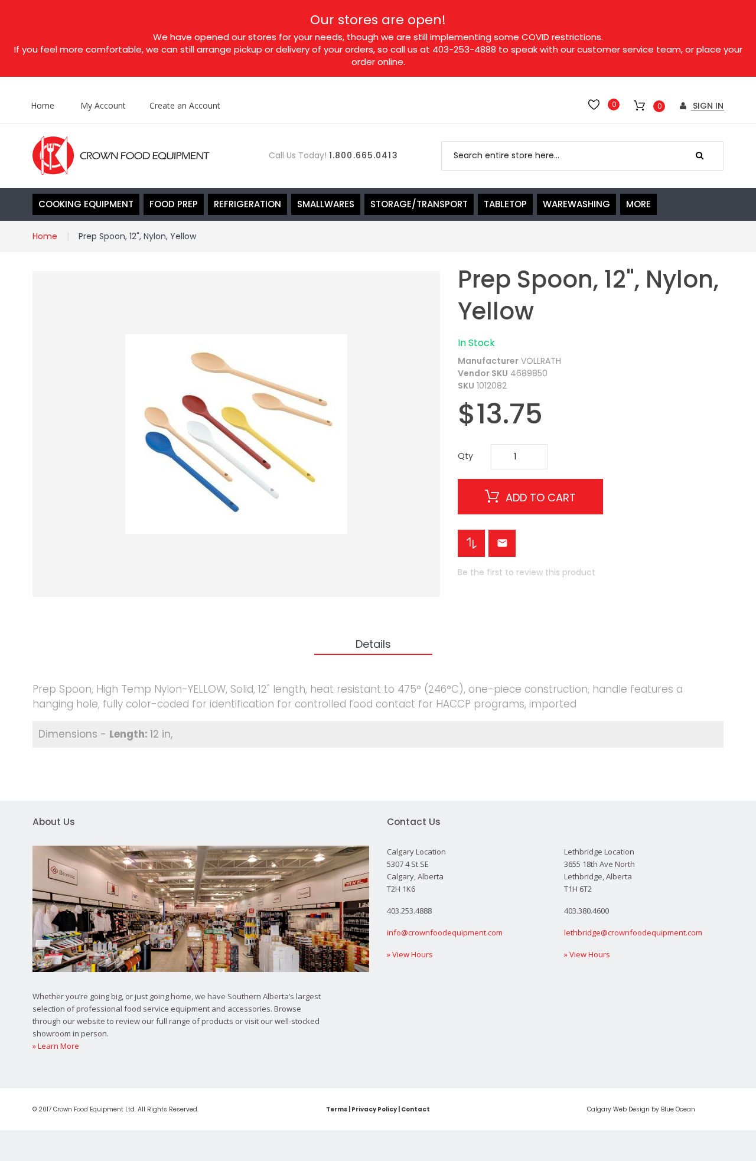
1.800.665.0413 (363, 155)
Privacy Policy (374, 1109)
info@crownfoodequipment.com (445, 932)
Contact (415, 1109)
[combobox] (582, 156)
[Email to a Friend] (502, 543)
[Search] (699, 156)
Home (42, 106)
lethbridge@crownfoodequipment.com (633, 932)
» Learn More (55, 1046)
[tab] (373, 645)
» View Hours (410, 954)
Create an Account (184, 106)
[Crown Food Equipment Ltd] (121, 155)
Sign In (707, 106)
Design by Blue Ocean (661, 1109)
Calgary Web (607, 1109)
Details (373, 644)
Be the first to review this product (526, 572)
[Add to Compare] (471, 543)
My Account (103, 106)
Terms (336, 1109)
